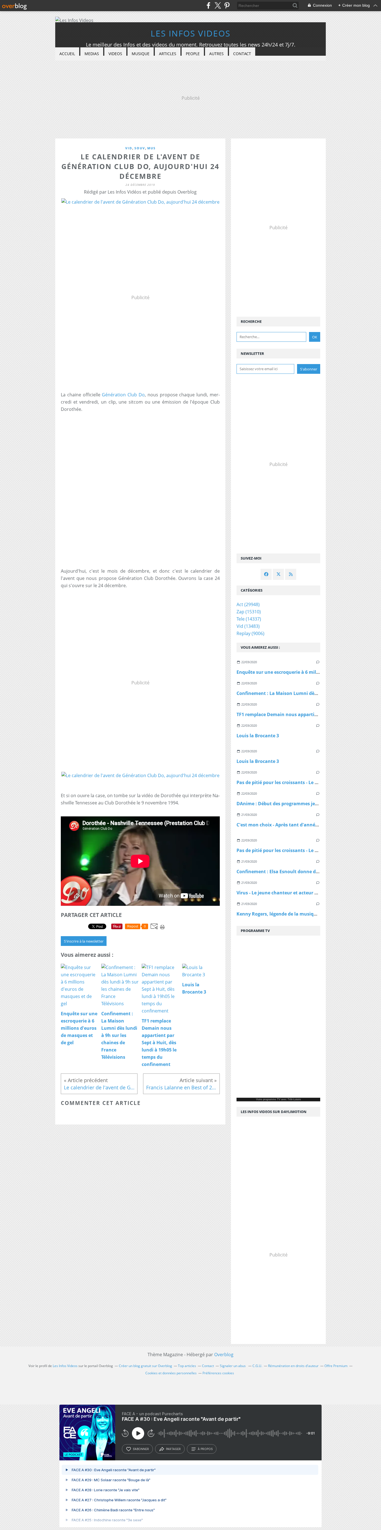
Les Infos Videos (190, 33)
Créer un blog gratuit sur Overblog (145, 1365)
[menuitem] (67, 53)
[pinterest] (226, 5)
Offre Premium (336, 1365)
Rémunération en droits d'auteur (293, 1365)
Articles (167, 53)
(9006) (250, 633)
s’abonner (141, 1449)
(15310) (249, 612)
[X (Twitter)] (217, 5)
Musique (140, 53)
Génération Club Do (123, 395)
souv (139, 148)
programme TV (271, 1099)
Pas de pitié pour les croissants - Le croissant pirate (293, 782)
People (193, 53)
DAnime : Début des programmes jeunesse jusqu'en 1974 (299, 804)
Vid (128, 148)
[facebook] (208, 5)
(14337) (249, 619)
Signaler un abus (233, 1365)
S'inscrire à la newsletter (83, 941)
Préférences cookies (218, 1373)
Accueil (67, 53)
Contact (242, 53)
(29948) (248, 604)
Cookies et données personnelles (171, 1373)
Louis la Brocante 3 (258, 736)
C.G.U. (257, 1365)
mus (151, 148)
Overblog (223, 1354)
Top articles (187, 1365)
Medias (92, 53)
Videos (115, 53)
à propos (205, 1449)
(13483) (248, 626)
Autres (216, 53)
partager (173, 1449)
